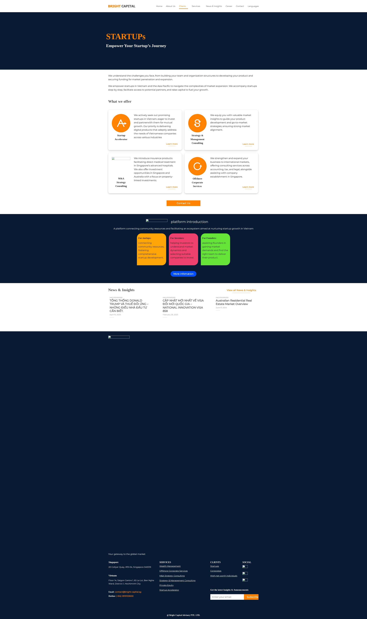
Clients (182, 6)
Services (196, 6)
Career (229, 6)
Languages (253, 6)
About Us (170, 6)
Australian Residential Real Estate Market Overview (234, 302)
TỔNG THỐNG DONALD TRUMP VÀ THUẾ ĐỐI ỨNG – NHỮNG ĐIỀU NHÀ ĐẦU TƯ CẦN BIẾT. (129, 306)
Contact (240, 6)
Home (159, 6)
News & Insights (214, 6)
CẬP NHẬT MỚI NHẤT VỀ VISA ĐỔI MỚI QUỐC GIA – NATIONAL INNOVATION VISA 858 (183, 306)
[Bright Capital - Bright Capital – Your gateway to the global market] (121, 6)
